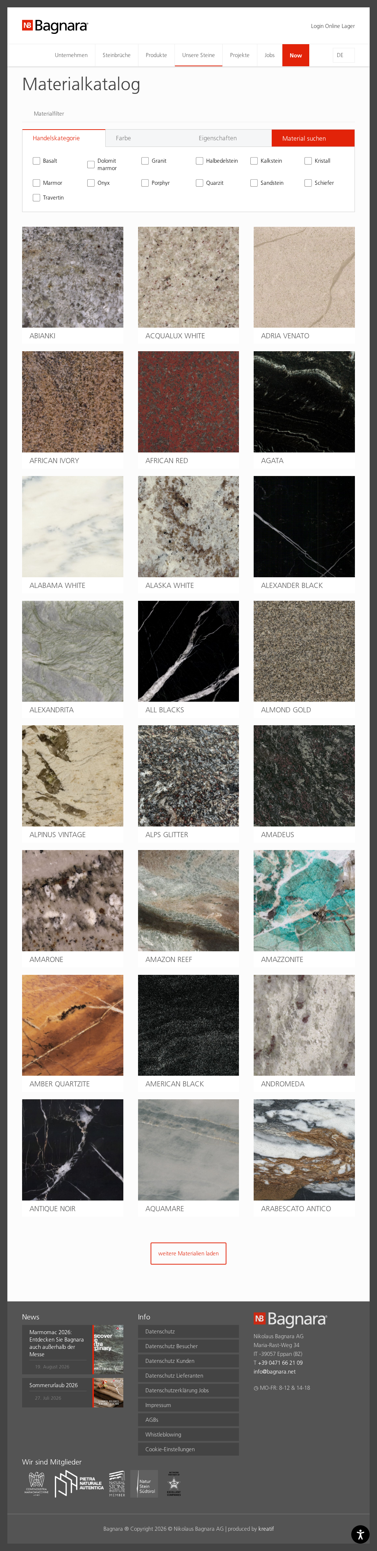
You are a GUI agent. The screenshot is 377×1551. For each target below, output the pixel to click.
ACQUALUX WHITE (175, 335)
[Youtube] (301, 1407)
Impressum (158, 1405)
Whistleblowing (163, 1434)
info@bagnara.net (275, 1371)
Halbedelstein (221, 160)
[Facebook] (258, 1407)
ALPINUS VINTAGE (57, 834)
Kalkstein (271, 160)
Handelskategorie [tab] (56, 138)
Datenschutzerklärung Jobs (177, 1390)
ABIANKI (42, 335)
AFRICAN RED (166, 460)
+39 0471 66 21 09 (280, 1362)
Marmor (52, 182)
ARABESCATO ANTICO (296, 1208)
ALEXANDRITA (51, 709)
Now (296, 55)
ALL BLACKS (164, 709)
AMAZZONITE (282, 959)
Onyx (104, 182)
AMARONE (46, 959)
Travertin (53, 197)
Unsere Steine (198, 55)
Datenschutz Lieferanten (174, 1375)
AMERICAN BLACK (174, 1083)
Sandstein (272, 182)
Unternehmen (71, 55)
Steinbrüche (117, 55)
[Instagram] (272, 1407)
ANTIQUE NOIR (52, 1208)
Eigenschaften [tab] (218, 138)
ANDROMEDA (282, 1083)
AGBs (151, 1419)
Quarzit (214, 182)
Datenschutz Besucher (171, 1346)
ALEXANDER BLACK (292, 585)
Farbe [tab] (123, 138)
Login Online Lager (333, 25)
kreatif (266, 1528)
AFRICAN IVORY (54, 460)
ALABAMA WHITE (57, 585)
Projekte (240, 55)
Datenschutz (160, 1331)
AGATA (272, 460)
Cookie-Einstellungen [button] (170, 1449)
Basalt (50, 160)
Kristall (322, 160)
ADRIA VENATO (285, 335)
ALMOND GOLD (286, 709)
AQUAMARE (164, 1208)
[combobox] (313, 138)
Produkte (156, 55)
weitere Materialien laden (188, 1253)
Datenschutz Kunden (169, 1360)
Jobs (270, 55)
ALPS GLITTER (166, 834)
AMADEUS (277, 834)
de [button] (340, 55)
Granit (159, 160)
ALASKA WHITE (169, 585)
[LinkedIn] (286, 1407)
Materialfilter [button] (49, 113)
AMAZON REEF (168, 959)
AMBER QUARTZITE (59, 1083)
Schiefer (324, 182)
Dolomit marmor (107, 164)
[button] (58, 1349)
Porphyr (161, 182)
